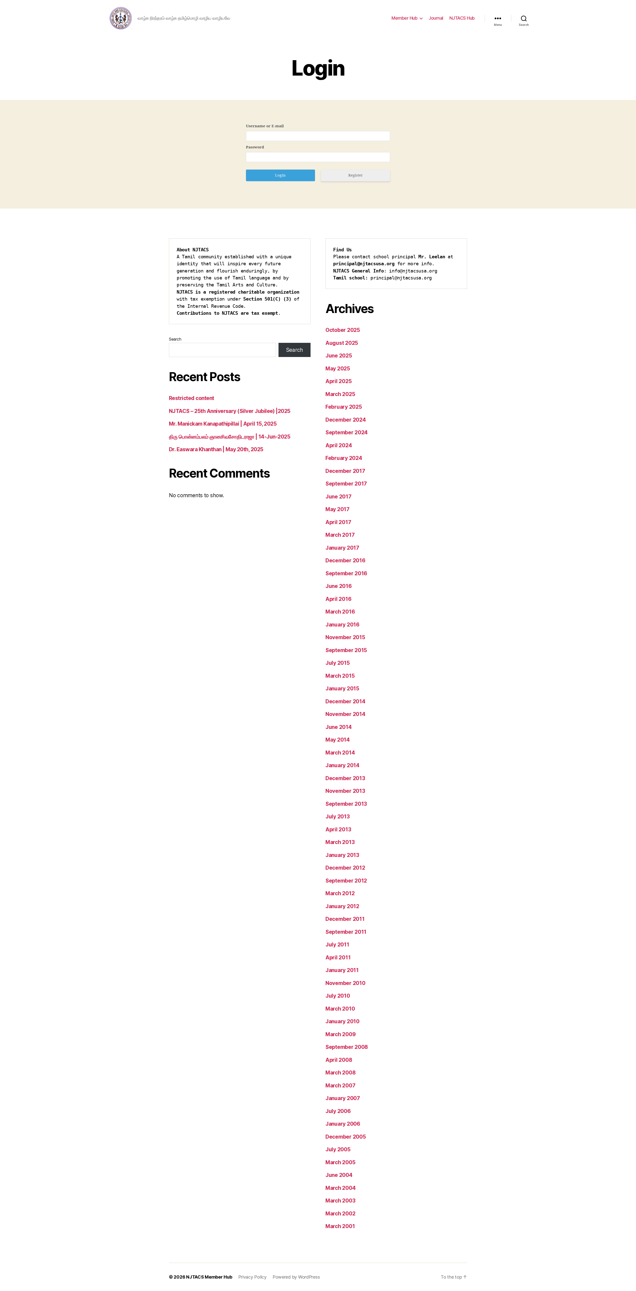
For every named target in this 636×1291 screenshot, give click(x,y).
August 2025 (341, 343)
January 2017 (342, 548)
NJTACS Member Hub (209, 1277)
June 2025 (338, 356)
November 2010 (345, 983)
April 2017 (338, 522)
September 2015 (346, 650)
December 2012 (345, 868)
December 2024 (345, 420)
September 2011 (345, 932)
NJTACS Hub (462, 18)
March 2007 (340, 1085)
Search (175, 339)
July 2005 (338, 1149)
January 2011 (342, 970)
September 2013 (346, 804)
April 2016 (338, 599)
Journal (436, 18)
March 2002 (340, 1213)
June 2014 (338, 727)
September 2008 (346, 1047)
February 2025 (343, 407)
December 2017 (345, 471)
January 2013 (342, 855)
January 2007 (342, 1098)
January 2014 (342, 765)
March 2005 (340, 1162)
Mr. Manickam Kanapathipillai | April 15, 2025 (223, 424)
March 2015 (340, 676)
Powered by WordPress (296, 1277)
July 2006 (338, 1111)
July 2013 (337, 816)
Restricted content (191, 398)
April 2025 (338, 381)
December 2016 (345, 560)
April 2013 (338, 829)
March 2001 (340, 1226)
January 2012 (342, 906)
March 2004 (340, 1188)
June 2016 (338, 586)
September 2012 (346, 881)
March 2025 (340, 394)
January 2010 (342, 1021)
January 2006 (342, 1124)
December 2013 (345, 778)
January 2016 (342, 625)
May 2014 (337, 740)
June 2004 (339, 1175)
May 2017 (337, 509)
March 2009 (340, 1034)
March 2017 (340, 535)
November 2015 (345, 637)
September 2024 (346, 432)
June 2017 (338, 496)
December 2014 (345, 701)
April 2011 (338, 957)
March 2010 (340, 1009)
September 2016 (346, 573)
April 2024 (338, 445)
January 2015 (342, 688)
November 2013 (345, 791)
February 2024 (343, 458)
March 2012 (340, 893)
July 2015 (337, 663)
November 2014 (345, 714)
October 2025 (342, 330)
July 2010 (337, 996)
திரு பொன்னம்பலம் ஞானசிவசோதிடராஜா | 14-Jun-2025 (229, 437)
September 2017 (346, 484)
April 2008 (338, 1060)
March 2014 (340, 753)
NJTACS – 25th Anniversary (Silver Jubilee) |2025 (229, 411)
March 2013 (340, 842)
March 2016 (340, 612)
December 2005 (345, 1137)
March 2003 (340, 1201)
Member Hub (404, 18)
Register (355, 175)
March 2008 (340, 1072)
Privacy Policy (252, 1277)
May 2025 (337, 368)
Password (255, 147)
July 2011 (337, 944)
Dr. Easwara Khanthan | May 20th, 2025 (216, 449)
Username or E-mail (265, 126)
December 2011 (345, 919)
